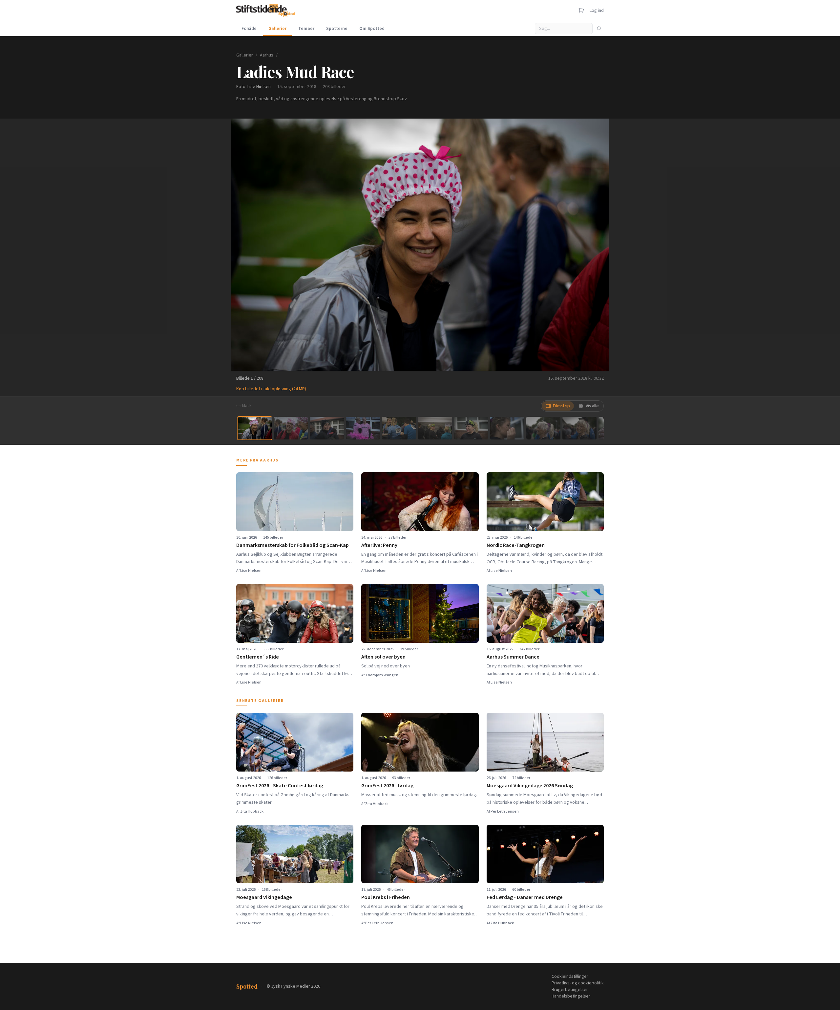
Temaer (306, 28)
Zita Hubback (251, 811)
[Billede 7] (471, 428)
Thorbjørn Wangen (381, 675)
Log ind (597, 10)
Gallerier (277, 28)
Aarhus (266, 55)
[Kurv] (581, 10)
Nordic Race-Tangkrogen (516, 545)
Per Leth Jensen (505, 811)
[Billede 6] (435, 428)
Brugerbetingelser (570, 989)
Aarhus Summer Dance (513, 657)
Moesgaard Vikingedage (264, 897)
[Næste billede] (596, 245)
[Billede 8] (507, 428)
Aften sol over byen (383, 657)
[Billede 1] (255, 428)
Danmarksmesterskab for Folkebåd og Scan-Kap (292, 545)
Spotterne (336, 28)
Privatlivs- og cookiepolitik (578, 983)
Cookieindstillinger (570, 976)
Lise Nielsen (259, 86)
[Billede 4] (363, 428)
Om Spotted (372, 28)
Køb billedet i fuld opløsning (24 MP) (271, 389)
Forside (249, 28)
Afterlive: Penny (379, 545)
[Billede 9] (543, 428)
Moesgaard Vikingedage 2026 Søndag (530, 785)
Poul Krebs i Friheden (385, 897)
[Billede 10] (579, 428)
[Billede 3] (327, 428)
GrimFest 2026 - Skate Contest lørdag (279, 785)
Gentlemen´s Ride (257, 657)
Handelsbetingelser (571, 996)
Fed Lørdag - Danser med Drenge (525, 897)
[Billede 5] (399, 428)
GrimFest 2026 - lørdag (387, 785)
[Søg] (599, 28)
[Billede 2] (291, 428)
